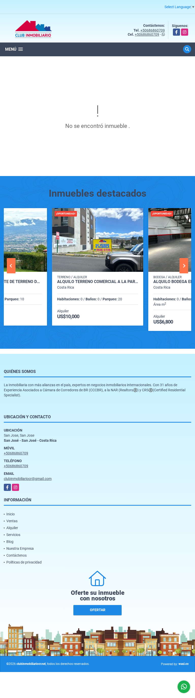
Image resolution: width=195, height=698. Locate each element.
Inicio (10, 514)
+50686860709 (152, 30)
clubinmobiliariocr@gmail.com (28, 479)
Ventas (12, 521)
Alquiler (12, 528)
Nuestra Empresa (20, 548)
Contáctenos (16, 555)
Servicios (13, 535)
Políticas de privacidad (24, 562)
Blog (9, 542)
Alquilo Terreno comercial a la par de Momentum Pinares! (97, 282)
